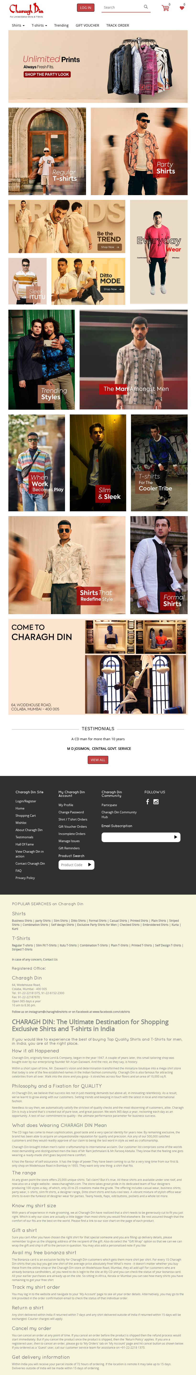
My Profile (66, 805)
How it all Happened (35, 1050)
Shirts (17, 25)
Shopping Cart (26, 815)
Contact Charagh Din (30, 863)
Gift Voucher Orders (73, 826)
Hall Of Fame (25, 844)
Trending (61, 25)
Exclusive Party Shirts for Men (97, 924)
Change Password (71, 812)
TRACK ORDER (117, 25)
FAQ (19, 870)
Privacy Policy (25, 878)
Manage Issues (69, 841)
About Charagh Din (29, 830)
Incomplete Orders (72, 834)
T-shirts (38, 25)
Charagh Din (27, 977)
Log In (85, 7)
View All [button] (98, 759)
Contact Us (50, 959)
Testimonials (24, 837)
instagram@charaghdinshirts (48, 1012)
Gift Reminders (69, 848)
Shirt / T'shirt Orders (73, 819)
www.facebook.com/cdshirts (111, 1012)
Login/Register (26, 801)
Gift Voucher (87, 25)
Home (20, 808)
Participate (109, 805)
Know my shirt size (34, 1205)
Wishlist (21, 823)
